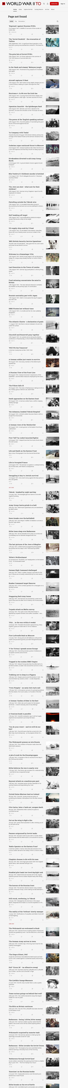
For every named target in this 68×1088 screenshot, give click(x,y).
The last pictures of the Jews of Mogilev (25, 544)
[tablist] (17, 21)
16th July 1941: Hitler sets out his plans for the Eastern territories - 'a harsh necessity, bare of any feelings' (24, 703)
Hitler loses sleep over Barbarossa (22, 531)
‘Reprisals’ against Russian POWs (22, 26)
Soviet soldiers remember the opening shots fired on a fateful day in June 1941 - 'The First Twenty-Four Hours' (26, 1061)
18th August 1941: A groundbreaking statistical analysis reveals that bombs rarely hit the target (25, 218)
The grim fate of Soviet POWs (20, 54)
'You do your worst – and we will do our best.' (24, 728)
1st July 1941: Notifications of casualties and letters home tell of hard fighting (26, 914)
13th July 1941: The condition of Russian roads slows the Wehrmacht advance (25, 745)
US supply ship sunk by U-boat (21, 228)
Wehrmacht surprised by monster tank (24, 1032)
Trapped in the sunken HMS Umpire (23, 662)
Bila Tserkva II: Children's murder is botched (26, 174)
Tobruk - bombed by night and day (22, 492)
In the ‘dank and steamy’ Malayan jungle (25, 67)
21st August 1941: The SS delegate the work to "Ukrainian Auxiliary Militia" (25, 177)
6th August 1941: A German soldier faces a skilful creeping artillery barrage (25, 401)
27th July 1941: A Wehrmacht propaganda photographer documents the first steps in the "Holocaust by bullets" (25, 547)
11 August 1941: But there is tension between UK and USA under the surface (25, 324)
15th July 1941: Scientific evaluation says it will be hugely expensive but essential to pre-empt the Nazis (25, 717)
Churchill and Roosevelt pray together (24, 335)
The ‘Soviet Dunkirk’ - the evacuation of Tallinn (24, 40)
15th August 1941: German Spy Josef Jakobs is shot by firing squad (26, 270)
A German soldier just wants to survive (24, 359)
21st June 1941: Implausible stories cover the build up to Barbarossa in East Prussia (25, 1074)
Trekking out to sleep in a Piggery (22, 675)
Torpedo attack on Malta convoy (21, 609)
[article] (34, 30)
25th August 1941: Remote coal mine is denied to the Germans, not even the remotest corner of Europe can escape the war (26, 109)
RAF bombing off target (18, 215)
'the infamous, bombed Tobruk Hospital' (24, 412)
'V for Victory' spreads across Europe (23, 649)
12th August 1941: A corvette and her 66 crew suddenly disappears (25, 311)
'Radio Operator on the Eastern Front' (23, 846)
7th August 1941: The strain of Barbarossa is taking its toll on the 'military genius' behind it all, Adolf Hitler (26, 388)
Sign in (63, 3)
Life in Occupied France (18, 462)
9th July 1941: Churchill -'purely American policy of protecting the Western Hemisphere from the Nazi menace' (25, 797)
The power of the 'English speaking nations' (26, 119)
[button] (15, 9)
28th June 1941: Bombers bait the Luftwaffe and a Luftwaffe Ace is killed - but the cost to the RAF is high (26, 970)
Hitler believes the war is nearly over (23, 768)
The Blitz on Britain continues (21, 1006)
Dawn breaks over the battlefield (21, 518)
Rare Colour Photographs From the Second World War (24, 453)
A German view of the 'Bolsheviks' (22, 425)
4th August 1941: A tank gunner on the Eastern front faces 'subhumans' (25, 428)
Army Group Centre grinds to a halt (23, 505)
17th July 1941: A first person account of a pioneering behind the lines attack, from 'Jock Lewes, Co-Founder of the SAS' (26, 691)
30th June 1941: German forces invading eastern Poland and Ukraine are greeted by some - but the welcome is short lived (26, 931)
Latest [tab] (11, 21)
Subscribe (54, 3)
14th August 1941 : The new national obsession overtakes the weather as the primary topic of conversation (25, 285)
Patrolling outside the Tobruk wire (22, 202)
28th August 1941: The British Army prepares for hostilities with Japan (26, 70)
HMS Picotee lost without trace (21, 309)
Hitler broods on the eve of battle (22, 1085)
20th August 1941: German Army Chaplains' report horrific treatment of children (25, 192)
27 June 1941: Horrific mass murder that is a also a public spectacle (25, 983)
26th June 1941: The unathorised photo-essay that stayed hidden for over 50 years (25, 996)
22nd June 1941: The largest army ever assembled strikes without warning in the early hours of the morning (25, 1048)
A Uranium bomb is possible (20, 714)
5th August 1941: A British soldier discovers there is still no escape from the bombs (26, 414)
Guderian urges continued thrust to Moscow (26, 145)
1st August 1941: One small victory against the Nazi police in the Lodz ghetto (26, 478)
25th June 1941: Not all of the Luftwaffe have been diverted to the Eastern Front (26, 1009)
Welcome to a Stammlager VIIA (21, 254)
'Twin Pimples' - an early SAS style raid (24, 688)
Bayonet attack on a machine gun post (24, 781)
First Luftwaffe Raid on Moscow (21, 635)
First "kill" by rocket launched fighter (23, 438)
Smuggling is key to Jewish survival (23, 476)
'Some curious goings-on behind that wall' (25, 993)
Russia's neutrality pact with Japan (23, 295)
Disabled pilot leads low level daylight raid (26, 872)
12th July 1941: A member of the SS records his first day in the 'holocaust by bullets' (25, 758)
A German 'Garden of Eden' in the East (23, 701)
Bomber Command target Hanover (22, 583)
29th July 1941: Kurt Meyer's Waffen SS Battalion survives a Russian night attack (26, 521)
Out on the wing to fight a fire (20, 820)
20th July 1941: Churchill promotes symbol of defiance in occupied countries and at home (25, 651)
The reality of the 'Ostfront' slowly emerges (26, 912)
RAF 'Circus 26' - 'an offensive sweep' (23, 967)
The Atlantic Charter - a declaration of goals (26, 322)
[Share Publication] (47, 3)
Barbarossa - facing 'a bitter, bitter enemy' (25, 1019)
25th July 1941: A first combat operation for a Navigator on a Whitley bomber (26, 586)
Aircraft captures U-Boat (18, 80)
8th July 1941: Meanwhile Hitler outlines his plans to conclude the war (24, 810)
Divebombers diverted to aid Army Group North (25, 159)
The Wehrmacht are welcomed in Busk (24, 928)
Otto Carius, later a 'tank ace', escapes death (26, 807)
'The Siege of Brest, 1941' (18, 954)
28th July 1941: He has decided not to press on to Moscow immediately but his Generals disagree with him (25, 534)
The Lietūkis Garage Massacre (21, 980)
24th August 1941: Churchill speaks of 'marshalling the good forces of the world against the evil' (26, 122)
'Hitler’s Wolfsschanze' (18, 557)
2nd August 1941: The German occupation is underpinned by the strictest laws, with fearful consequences (26, 465)
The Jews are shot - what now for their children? (24, 188)
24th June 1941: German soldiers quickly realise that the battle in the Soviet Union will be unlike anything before (25, 1022)
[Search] (44, 3)
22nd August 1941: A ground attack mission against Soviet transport (25, 163)
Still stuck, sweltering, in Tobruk (22, 898)
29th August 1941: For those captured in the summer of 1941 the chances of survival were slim (25, 57)
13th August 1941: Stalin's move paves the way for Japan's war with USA (25, 298)
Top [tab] (16, 21)
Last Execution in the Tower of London (24, 267)
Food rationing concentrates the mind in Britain (25, 281)
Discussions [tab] (21, 21)
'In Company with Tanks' (19, 133)
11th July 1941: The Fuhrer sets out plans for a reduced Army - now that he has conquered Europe (26, 771)
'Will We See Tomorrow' (18, 348)
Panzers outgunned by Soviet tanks (23, 833)
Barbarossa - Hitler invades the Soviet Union (26, 1046)
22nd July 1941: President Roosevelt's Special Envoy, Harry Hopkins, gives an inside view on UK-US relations (25, 625)
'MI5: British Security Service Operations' (25, 241)
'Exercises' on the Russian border (22, 1072)
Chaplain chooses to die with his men (23, 859)
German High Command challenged (23, 570)
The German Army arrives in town (22, 941)
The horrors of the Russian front (21, 885)
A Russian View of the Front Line (22, 372)
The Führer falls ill (16, 386)
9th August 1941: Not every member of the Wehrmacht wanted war (24, 362)
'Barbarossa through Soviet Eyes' (22, 1059)
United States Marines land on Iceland (24, 794)
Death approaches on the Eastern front (24, 399)
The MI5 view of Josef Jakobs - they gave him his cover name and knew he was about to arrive (26, 244)
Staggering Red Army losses (20, 596)
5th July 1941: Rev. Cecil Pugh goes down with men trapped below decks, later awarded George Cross (26, 862)
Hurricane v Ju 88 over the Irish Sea (23, 93)
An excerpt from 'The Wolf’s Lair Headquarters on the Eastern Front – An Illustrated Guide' (26, 560)
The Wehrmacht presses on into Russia (24, 742)
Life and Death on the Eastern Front (23, 451)
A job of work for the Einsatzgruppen (23, 755)
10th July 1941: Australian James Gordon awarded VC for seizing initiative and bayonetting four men (25, 784)
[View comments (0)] (21, 34)
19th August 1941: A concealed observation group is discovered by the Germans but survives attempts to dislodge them (26, 205)
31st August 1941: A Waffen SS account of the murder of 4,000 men (25, 29)
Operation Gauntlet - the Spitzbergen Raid (25, 106)
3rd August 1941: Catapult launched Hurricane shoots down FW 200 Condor (26, 441)
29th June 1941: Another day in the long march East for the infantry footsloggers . (26, 944)
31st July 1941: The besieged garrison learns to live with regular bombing (25, 495)
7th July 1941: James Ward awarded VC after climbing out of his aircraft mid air (26, 823)
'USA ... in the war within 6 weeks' (22, 622)
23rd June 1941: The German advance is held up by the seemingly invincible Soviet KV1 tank (24, 1035)
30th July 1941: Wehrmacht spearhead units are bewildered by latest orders (26, 508)
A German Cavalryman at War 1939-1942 (21, 350)
